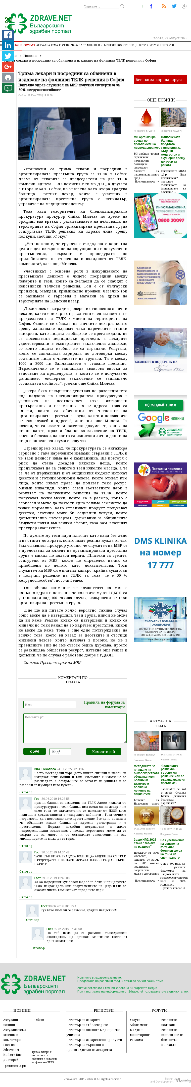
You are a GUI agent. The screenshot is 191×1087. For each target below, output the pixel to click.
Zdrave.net (70, 1079)
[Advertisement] (162, 689)
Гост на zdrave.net (72, 45)
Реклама (136, 1040)
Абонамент (138, 1025)
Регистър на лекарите (83, 1020)
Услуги (154, 45)
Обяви (39, 1020)
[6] (8, 92)
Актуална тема (47, 45)
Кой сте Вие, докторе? (132, 45)
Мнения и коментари (101, 45)
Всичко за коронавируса (159, 79)
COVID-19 (29, 45)
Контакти (167, 45)
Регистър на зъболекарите (87, 1025)
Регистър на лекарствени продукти (94, 1040)
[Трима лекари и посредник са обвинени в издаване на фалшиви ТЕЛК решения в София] (36, 24)
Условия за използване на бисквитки (172, 1035)
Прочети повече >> (147, 181)
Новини (17, 45)
